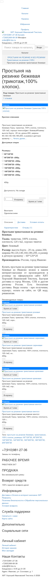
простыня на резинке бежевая (20, 434)
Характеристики (11, 227)
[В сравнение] (44, 198)
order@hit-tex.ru (9, 40)
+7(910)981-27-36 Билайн (13, 34)
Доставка (21, 222)
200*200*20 (7, 442)
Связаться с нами (9, 515)
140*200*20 (18, 440)
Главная (25, 8)
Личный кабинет (9, 545)
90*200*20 (37, 437)
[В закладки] (41, 198)
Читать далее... (20, 138)
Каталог (25, 13)
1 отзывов (7, 98)
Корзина (25, 18)
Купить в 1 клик (10, 308)
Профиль (25, 29)
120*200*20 (7, 440)
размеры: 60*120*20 (23, 437)
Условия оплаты (37, 222)
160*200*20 (29, 440)
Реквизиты (6, 497)
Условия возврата (9, 505)
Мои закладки (8, 550)
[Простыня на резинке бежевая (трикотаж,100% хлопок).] (25, 109)
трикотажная (40, 434)
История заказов (9, 547)
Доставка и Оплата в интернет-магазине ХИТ (22, 495)
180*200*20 (40, 440)
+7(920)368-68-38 (9, 37)
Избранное (25, 24)
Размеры (6, 150)
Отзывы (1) (27, 227)
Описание (8, 222)
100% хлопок (7, 437)
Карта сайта (7, 518)
